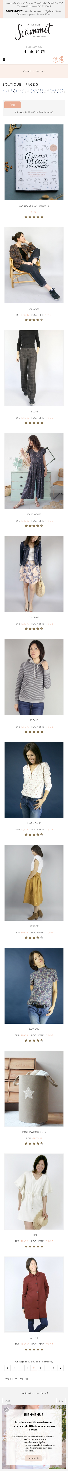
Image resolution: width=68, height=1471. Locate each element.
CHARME (34, 617)
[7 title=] (36, 320)
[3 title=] (34, 217)
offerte (15, 3)
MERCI (34, 1338)
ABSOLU (34, 308)
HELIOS (34, 1235)
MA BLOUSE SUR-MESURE (34, 205)
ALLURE (34, 411)
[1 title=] (26, 217)
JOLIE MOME (34, 514)
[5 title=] (42, 217)
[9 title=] (40, 320)
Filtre (12, 105)
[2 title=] (30, 217)
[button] (6, 1410)
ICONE (34, 720)
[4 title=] (38, 217)
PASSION (34, 1029)
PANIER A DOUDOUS (34, 1132)
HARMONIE (34, 823)
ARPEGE (34, 926)
